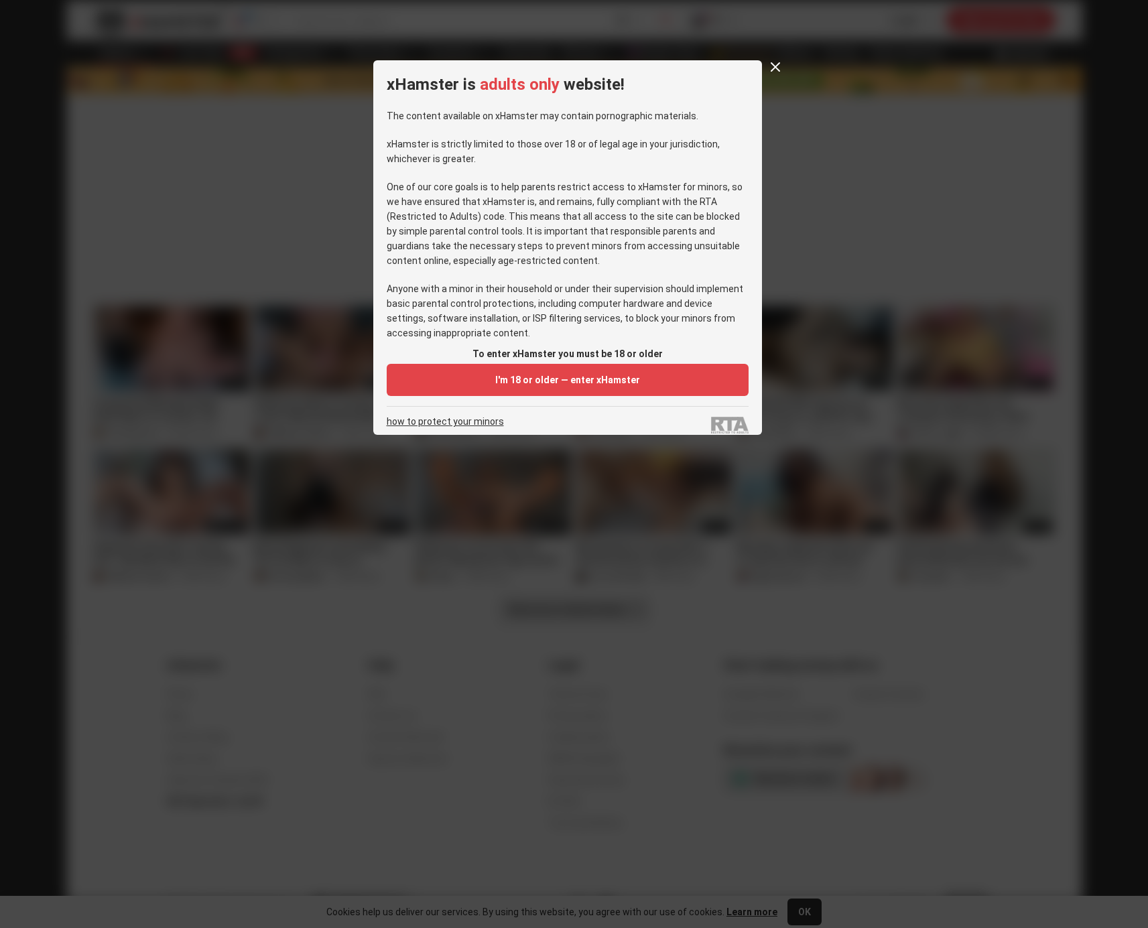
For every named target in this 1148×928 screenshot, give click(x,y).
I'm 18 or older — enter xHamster (567, 380)
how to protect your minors (445, 422)
